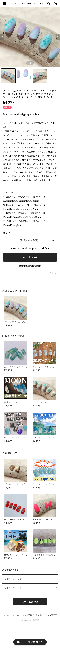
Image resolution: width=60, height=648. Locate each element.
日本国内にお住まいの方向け (30, 266)
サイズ (6, 233)
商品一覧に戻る (30, 602)
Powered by (27, 620)
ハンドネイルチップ (12, 579)
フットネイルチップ (12, 588)
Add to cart (30, 257)
